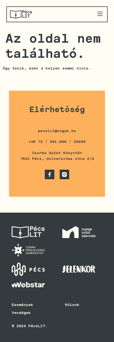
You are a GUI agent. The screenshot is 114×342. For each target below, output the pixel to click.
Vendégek (21, 312)
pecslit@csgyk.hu (57, 131)
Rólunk (72, 304)
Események (22, 304)
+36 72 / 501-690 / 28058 (57, 141)
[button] (100, 14)
